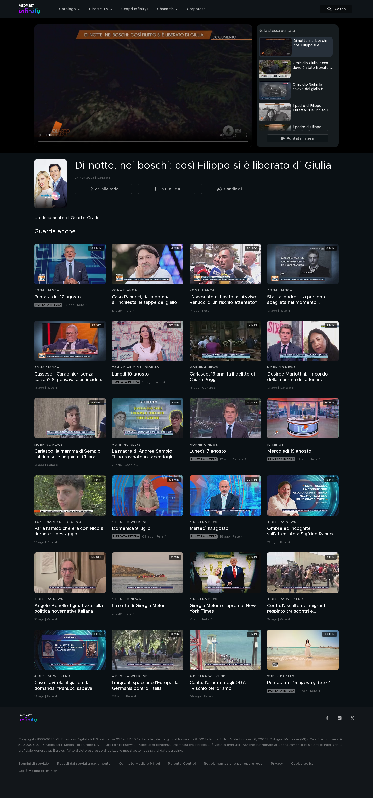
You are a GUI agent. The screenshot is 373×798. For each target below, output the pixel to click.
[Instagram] (339, 718)
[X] (352, 718)
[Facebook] (327, 718)
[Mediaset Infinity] (29, 9)
